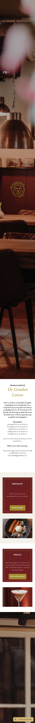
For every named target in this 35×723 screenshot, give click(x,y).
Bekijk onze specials (17, 667)
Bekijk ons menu (17, 598)
